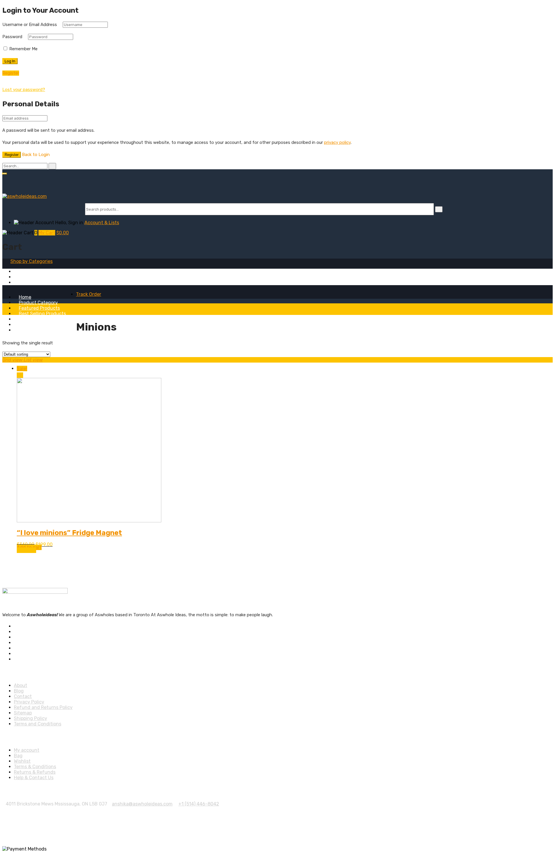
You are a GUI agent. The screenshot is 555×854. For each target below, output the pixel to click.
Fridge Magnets (31, 271)
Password (12, 36)
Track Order (88, 294)
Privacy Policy (29, 702)
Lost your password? (23, 89)
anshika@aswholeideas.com (142, 804)
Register (11, 155)
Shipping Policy (30, 718)
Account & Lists (101, 222)
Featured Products (39, 308)
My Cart (46, 232)
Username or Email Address (29, 24)
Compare (26, 550)
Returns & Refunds (35, 772)
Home (25, 297)
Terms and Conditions (37, 724)
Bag (18, 755)
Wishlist (22, 761)
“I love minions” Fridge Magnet (69, 533)
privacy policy (337, 142)
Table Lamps (27, 277)
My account (26, 750)
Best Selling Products (42, 313)
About (25, 324)
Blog (24, 330)
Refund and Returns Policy (43, 707)
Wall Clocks (26, 282)
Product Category (38, 302)
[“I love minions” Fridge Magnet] (89, 520)
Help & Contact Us (33, 777)
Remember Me (23, 48)
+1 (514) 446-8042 (198, 804)
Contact (23, 696)
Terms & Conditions (35, 766)
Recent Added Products (45, 319)
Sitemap (23, 713)
